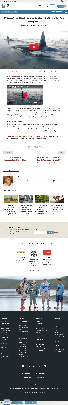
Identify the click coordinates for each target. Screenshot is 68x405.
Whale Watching (5, 337)
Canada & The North (23, 334)
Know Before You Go (59, 349)
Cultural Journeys (5, 328)
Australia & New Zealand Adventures (23, 345)
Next (50, 232)
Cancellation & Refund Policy (60, 346)
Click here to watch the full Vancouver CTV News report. (23, 136)
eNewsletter (52, 6)
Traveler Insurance (59, 334)
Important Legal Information (58, 342)
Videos (45, 25)
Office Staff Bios (40, 332)
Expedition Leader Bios (41, 330)
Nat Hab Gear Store (59, 339)
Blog (56, 330)
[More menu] (40, 6)
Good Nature (56, 12)
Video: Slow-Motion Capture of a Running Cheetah (56, 207)
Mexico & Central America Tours (23, 349)
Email (35, 229)
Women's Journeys (5, 326)
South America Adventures (22, 353)
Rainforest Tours (4, 339)
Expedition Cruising (5, 332)
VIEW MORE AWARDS (34, 270)
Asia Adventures (23, 342)
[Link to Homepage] (5, 6)
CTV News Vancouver (28, 110)
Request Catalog (61, 6)
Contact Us (38, 337)
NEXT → (61, 152)
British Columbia (12, 76)
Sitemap (56, 354)
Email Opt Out (39, 342)
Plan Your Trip (58, 332)
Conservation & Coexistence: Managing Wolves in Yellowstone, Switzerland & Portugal (11, 210)
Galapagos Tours (22, 336)
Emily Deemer (31, 25)
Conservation (39, 323)
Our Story (38, 326)
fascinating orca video (18, 72)
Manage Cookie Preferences (42, 349)
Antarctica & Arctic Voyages (23, 339)
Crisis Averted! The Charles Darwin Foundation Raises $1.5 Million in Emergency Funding (49, 160)
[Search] (47, 6)
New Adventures (5, 321)
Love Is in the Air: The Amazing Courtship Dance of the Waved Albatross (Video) (26, 209)
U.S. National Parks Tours (23, 328)
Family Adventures (5, 330)
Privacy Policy (57, 232)
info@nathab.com (34, 384)
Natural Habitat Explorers (60, 337)
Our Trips (38, 321)
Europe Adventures (23, 356)
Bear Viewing (4, 335)
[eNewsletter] (31, 402)
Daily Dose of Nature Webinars (59, 326)
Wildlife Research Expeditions (5, 357)
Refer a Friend (39, 339)
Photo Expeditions (5, 323)
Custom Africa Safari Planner (7, 353)
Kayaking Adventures (6, 350)
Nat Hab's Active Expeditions (5, 342)
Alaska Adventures (23, 331)
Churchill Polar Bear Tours (23, 322)
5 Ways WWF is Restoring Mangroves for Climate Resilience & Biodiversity (41, 209)
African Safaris (22, 325)
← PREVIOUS (8, 152)
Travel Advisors (58, 351)
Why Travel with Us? (40, 328)
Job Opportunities (40, 335)
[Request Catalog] (17, 402)
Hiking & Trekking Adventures (5, 346)
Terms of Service (40, 344)
